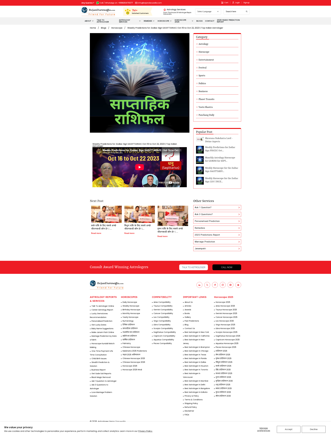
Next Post (96, 201)
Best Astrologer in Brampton (197, 347)
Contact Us (190, 328)
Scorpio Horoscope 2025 (226, 332)
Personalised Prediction (207, 221)
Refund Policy (191, 407)
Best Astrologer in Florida (196, 358)
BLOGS (199, 21)
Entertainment (206, 60)
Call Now (226, 267)
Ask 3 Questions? (204, 214)
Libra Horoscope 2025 (225, 328)
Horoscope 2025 (223, 302)
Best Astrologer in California (197, 336)
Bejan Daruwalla (117, 421)
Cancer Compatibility (163, 313)
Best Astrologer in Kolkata (196, 392)
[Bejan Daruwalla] (98, 11)
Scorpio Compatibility (163, 328)
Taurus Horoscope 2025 (226, 309)
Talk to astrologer (193, 267)
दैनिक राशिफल (129, 324)
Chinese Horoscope (131, 347)
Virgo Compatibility (162, 321)
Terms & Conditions (194, 399)
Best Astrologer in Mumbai (196, 381)
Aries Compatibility (162, 302)
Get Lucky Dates (99, 324)
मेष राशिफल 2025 (223, 354)
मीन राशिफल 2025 (223, 396)
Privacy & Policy (192, 396)
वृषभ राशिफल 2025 (223, 358)
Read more (96, 233)
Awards (188, 309)
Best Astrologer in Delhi (195, 384)
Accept (288, 429)
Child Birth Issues (99, 358)
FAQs (187, 414)
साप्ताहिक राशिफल (130, 328)
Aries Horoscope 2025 (225, 306)
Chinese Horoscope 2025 (134, 358)
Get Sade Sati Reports (101, 373)
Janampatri (200, 248)
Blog (186, 324)
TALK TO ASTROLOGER (103, 21)
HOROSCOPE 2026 (180, 21)
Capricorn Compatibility (164, 336)
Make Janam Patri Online (103, 332)
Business (203, 91)
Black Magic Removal (101, 377)
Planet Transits (206, 99)
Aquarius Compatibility (164, 339)
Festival (202, 67)
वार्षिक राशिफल (129, 339)
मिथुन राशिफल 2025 (224, 362)
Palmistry (127, 343)
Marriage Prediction (205, 241)
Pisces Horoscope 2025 (226, 347)
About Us (189, 302)
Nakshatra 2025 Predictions (135, 351)
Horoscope (116, 27)
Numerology (128, 321)
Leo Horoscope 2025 (225, 321)
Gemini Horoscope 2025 (226, 313)
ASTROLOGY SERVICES (124, 21)
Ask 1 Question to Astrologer (104, 381)
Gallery (188, 317)
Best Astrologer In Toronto (196, 369)
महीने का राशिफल (130, 336)
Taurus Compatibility (163, 306)
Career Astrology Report (102, 309)
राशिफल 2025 (221, 351)
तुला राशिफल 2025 (223, 377)
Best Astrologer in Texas (195, 354)
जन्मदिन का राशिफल (131, 332)
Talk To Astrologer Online (103, 306)
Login (237, 2)
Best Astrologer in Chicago (196, 351)
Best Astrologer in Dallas (195, 362)
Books (187, 313)
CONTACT (209, 21)
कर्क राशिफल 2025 (223, 366)
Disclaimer (189, 411)
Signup (246, 2)
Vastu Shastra (206, 107)
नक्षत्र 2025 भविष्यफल (131, 354)
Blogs (103, 27)
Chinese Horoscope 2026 (134, 362)
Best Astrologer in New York (197, 332)
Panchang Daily (206, 115)
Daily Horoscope (130, 302)
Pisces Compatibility (163, 343)
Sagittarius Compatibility (165, 332)
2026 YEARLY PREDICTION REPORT (228, 21)
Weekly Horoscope (131, 306)
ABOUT (88, 21)
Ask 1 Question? (203, 207)
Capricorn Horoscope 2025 (228, 339)
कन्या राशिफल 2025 (224, 373)
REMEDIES (148, 21)
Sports (202, 75)
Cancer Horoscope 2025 (226, 317)
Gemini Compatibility (163, 309)
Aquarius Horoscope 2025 (227, 343)
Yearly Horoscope (130, 317)
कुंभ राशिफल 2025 (223, 392)
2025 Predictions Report (207, 235)
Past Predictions (192, 321)
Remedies (200, 228)
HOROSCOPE (163, 21)
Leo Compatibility (161, 317)
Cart (226, 2)
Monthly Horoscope (131, 313)
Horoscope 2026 (130, 366)
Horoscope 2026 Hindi (132, 369)
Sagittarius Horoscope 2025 (228, 336)
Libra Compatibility (162, 324)
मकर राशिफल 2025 (224, 388)
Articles (188, 306)
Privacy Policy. (145, 431)
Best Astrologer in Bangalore (197, 388)
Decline (314, 429)
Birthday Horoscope (131, 309)
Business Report (99, 369)
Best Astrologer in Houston (196, 366)
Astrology (203, 44)
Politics (202, 83)
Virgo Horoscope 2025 (225, 324)
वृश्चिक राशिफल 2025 (224, 381)
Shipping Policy (191, 403)
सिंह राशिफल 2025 (223, 369)
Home (93, 27)
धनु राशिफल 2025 (223, 384)
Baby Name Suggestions (102, 328)
